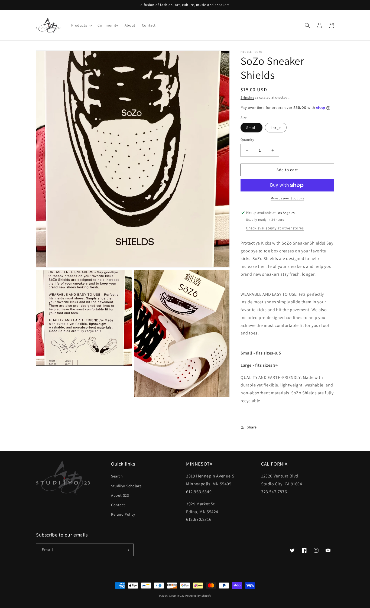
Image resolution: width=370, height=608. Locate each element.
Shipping (247, 97)
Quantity (247, 139)
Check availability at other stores (275, 228)
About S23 (120, 495)
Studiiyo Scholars (126, 485)
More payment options (287, 198)
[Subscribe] (127, 550)
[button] (81, 25)
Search (117, 476)
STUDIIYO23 (177, 595)
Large (276, 127)
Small (251, 127)
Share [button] (252, 427)
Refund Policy (123, 514)
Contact (118, 504)
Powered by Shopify (198, 595)
